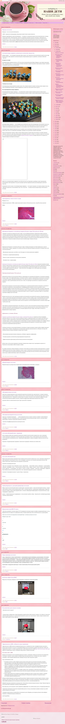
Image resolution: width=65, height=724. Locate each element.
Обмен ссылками (38, 22)
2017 (56, 132)
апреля (57, 113)
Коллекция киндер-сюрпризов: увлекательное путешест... (58, 56)
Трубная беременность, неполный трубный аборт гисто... (59, 86)
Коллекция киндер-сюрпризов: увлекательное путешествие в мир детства (18, 53)
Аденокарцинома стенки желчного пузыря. (11, 198)
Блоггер (54, 164)
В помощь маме (56, 165)
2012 (56, 141)
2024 (56, 46)
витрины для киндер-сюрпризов (27, 135)
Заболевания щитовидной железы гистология (12, 414)
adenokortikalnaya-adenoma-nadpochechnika (58, 198)
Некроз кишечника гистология (9, 555)
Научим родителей (56, 182)
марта (57, 115)
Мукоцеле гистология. (7, 29)
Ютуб (54, 195)
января (57, 119)
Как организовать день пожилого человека (11, 608)
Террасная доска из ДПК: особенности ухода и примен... (59, 101)
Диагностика (55, 167)
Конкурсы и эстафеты (57, 174)
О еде (54, 185)
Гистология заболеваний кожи (8, 456)
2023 (56, 121)
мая (56, 111)
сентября (57, 104)
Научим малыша (56, 180)
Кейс (54, 170)
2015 (56, 135)
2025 (56, 44)
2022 (56, 123)
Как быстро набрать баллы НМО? (9, 577)
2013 (56, 139)
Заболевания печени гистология (9, 392)
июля (57, 108)
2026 (56, 42)
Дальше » (4, 43)
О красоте (55, 187)
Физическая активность (57, 194)
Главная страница (6, 22)
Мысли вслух (55, 179)
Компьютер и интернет (57, 172)
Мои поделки (55, 177)
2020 (56, 126)
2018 (56, 130)
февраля (57, 117)
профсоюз (55, 190)
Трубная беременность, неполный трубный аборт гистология (15, 485)
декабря (57, 47)
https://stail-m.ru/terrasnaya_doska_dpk (42, 648)
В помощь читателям (18, 22)
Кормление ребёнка (57, 175)
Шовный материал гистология (8, 362)
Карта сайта (45, 22)
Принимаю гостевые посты (29, 22)
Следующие (4, 703)
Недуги (7, 225)
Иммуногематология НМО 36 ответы (10, 509)
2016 (56, 134)
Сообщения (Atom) (10, 705)
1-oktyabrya (8, 639)
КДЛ (6, 548)
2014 (56, 137)
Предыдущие (48, 703)
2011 (56, 143)
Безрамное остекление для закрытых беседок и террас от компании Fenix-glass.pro (17, 316)
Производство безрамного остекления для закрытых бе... (58, 65)
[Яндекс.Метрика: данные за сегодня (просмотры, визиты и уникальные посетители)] (36, 718)
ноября (57, 49)
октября (57, 51)
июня (57, 110)
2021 (56, 125)
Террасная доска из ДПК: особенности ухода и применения (15, 644)
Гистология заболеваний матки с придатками (12, 433)
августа (57, 106)
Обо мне (12, 22)
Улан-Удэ (55, 192)
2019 (56, 128)
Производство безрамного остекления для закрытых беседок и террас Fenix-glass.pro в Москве (22, 231)
